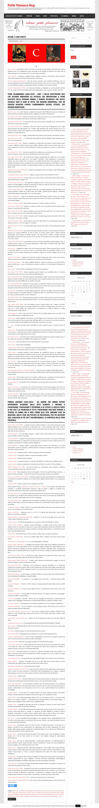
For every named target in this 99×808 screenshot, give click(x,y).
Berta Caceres (12, 69)
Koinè (45, 16)
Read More (84, 806)
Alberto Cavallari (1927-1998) (16, 467)
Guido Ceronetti (12, 522)
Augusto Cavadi (12, 452)
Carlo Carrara (11, 341)
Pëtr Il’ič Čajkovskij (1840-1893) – (17, 88)
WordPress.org (76, 265)
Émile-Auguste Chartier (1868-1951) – (18, 560)
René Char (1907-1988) (15, 565)
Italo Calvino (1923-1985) (15, 116)
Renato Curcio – (12, 756)
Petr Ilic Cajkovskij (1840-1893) (17, 81)
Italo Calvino (52, 794)
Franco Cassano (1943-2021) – (22, 402)
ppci (21, 41)
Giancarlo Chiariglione (14, 579)
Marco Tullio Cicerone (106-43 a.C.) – (18, 618)
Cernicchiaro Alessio (13, 507)
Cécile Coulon (12, 697)
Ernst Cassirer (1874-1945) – (16, 425)
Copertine (29, 16)
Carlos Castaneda (12, 433)
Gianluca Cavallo (12, 483)
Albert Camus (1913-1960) (15, 203)
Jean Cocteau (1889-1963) (15, 644)
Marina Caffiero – (13, 76)
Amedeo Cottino (13, 692)
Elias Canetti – (12, 290)
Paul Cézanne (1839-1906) (15, 536)
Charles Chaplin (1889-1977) (16, 544)
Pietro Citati (49, 796)
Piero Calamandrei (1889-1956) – (22, 94)
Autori (82, 16)
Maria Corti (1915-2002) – (15, 679)
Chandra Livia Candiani (14, 257)
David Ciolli (11, 631)
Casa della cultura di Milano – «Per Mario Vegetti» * (22, 370)
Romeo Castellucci (13, 438)
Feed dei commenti (77, 264)
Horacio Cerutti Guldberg (15, 525)
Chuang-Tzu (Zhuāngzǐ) (14, 606)
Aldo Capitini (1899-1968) (15, 304)
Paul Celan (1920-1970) (14, 493)
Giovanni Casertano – (14, 382)
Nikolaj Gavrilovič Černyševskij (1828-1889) (20, 517)
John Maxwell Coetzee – (14, 658)
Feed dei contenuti (77, 262)
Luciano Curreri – (12, 763)
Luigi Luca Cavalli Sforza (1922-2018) (18, 477)
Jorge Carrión (12, 352)
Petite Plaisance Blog (21, 5)
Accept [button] (78, 806)
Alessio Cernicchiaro (14, 512)
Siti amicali (64, 16)
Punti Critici (54, 16)
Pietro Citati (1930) (13, 633)
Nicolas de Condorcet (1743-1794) (17, 669)
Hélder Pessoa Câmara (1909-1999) (18, 170)
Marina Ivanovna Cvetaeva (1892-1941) (18, 777)
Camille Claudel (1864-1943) (16, 636)
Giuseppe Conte (12, 676)
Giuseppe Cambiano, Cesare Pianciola (18, 174)
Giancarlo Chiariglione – (14, 593)
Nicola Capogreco (13, 313)
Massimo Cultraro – (13, 709)
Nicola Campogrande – (14, 196)
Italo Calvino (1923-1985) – (15, 126)
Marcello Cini (27, 796)
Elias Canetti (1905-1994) (15, 272)
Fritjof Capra (11, 318)
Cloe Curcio (11, 718)
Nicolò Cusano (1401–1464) (15, 768)
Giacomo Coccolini (13, 641)
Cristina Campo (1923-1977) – (16, 189)
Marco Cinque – (12, 626)
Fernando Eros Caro (13, 337)
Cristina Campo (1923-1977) (15, 177)
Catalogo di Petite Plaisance (14, 16)
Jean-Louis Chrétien (13, 603)
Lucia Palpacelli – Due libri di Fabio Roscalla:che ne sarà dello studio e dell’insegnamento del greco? (81, 222)
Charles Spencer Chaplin (34, 792)
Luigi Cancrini (12, 248)
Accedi (74, 260)
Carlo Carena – (12, 330)
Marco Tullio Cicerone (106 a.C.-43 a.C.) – (19, 611)
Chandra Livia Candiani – (15, 262)
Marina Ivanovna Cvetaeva (38, 796)
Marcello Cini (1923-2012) (15, 623)
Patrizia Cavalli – (12, 472)
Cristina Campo (45, 792)
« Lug (72, 295)
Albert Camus (24, 790)
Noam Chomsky (12, 598)
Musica (74, 16)
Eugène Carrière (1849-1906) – (16, 347)
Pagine (38, 16)
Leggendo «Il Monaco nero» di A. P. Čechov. (34, 486)
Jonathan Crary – (12, 704)
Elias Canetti (11, 269)
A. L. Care (10, 325)
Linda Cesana (11, 533)
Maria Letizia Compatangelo (15, 666)
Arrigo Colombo (12, 661)
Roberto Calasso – (13, 112)
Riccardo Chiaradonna (14, 574)
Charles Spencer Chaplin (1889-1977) (18, 541)
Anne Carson (12, 361)
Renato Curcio (12, 725)
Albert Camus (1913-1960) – (16, 241)
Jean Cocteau (59, 794)
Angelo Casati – (12, 377)
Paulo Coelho (12, 651)
